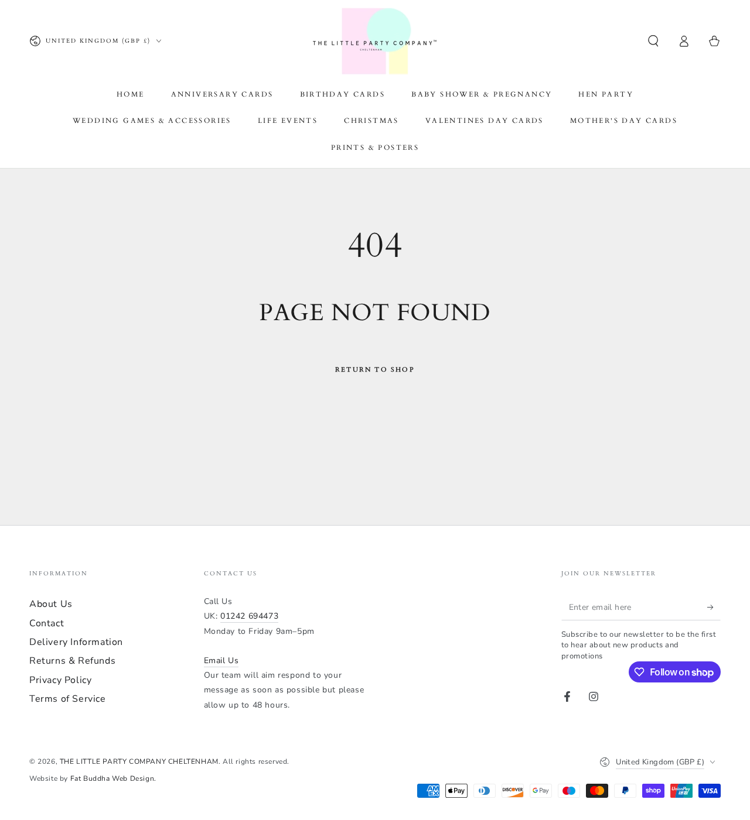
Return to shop (375, 369)
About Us (51, 604)
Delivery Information (76, 642)
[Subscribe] (714, 607)
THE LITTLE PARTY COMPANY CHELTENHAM (139, 761)
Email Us (221, 660)
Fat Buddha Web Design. (113, 778)
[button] (653, 41)
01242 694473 (249, 616)
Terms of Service (67, 698)
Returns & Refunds (72, 660)
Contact (46, 623)
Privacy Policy (60, 680)
